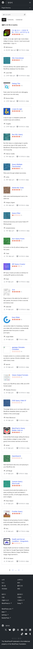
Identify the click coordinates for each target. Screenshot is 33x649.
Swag (20, 603)
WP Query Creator (18, 264)
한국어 (8, 625)
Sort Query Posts (18, 239)
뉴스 (3, 583)
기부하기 (20, 600)
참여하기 (20, 594)
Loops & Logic (17, 109)
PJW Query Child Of (19, 400)
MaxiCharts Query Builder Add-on (18, 429)
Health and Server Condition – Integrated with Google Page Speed (20, 540)
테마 (18, 583)
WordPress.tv (7, 603)
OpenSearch (16, 456)
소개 (3, 579)
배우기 (4, 594)
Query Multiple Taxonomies (17, 165)
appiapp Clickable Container (18, 348)
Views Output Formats (20, 375)
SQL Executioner (18, 58)
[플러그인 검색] (24, 14)
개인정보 (4, 588)
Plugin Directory (6, 7)
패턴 (18, 588)
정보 (13, 290)
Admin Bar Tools (18, 188)
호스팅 (4, 586)
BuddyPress (6, 618)
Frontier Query (17, 511)
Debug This (16, 83)
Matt (4, 612)
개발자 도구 (5, 600)
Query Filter (16, 213)
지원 (3, 597)
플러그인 (20, 586)
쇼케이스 (20, 579)
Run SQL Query (17, 134)
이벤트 (19, 597)
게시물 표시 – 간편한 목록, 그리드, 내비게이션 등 (20, 31)
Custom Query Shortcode (17, 482)
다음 (23, 570)
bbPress (5, 615)
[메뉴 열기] (30, 2)
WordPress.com (7, 609)
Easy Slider (16, 317)
